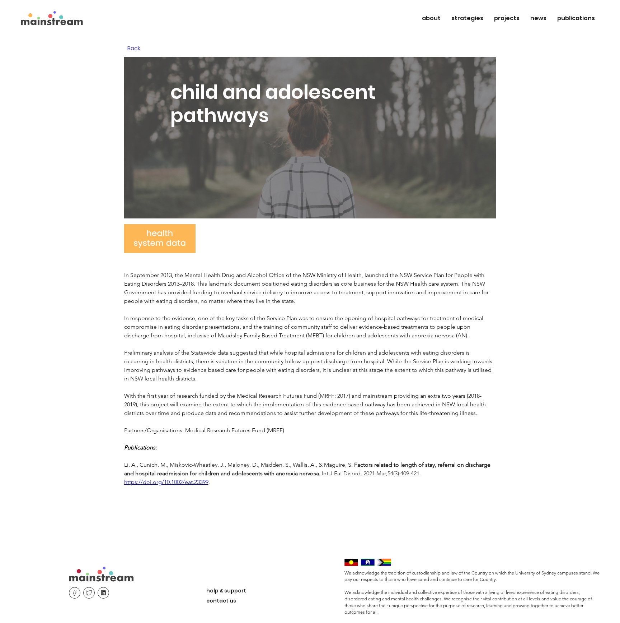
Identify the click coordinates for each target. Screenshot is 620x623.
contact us (221, 600)
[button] (431, 18)
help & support (226, 590)
